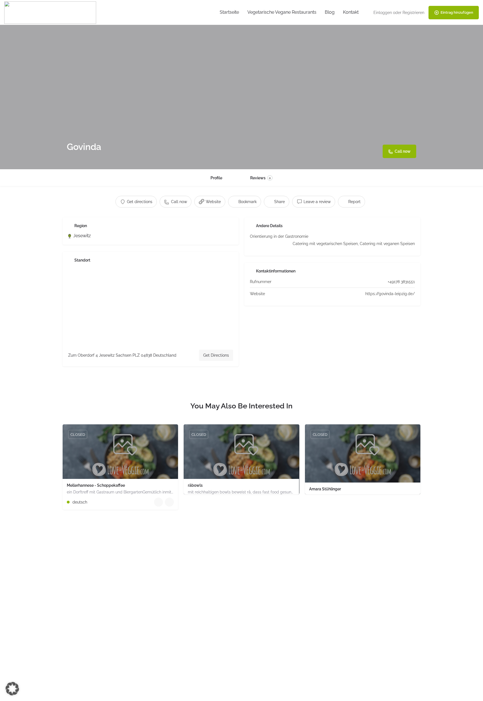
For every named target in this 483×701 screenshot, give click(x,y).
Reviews (260, 178)
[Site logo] (51, 12)
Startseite (229, 12)
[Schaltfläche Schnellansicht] (158, 502)
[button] (12, 688)
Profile (216, 178)
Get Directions (216, 355)
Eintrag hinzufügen (457, 12)
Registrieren (413, 12)
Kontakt (351, 12)
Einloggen (382, 12)
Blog (330, 12)
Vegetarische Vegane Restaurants (281, 12)
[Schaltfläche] (169, 502)
